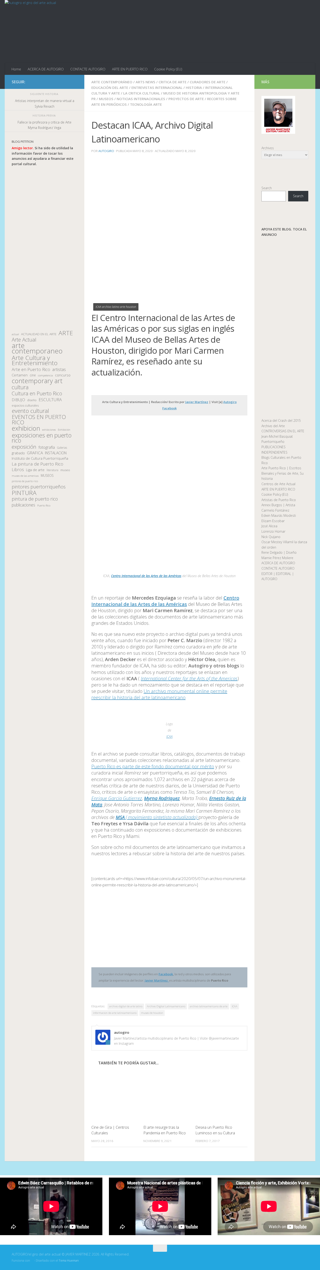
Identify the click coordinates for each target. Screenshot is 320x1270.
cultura (20, 387)
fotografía (46, 447)
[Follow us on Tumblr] (67, 81)
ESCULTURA (50, 399)
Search (266, 188)
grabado (18, 453)
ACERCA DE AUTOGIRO (46, 69)
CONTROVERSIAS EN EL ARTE (282, 431)
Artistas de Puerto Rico (278, 500)
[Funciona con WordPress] (32, 1260)
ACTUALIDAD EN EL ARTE (38, 334)
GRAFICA (35, 452)
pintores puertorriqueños (39, 486)
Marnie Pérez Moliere (277, 558)
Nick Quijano (270, 537)
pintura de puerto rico (35, 499)
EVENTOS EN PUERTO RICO (39, 419)
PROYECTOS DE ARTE (186, 98)
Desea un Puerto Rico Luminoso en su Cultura (215, 1130)
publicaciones (23, 505)
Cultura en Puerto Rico (37, 393)
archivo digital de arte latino (125, 1006)
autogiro (106, 151)
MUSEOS (106, 98)
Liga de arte (35, 469)
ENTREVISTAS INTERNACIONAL (156, 87)
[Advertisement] (44, 248)
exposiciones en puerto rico (41, 438)
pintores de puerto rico (25, 481)
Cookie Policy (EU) (168, 69)
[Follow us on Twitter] (59, 81)
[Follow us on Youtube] (74, 81)
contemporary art (37, 381)
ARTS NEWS (145, 82)
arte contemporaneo (37, 348)
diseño (32, 400)
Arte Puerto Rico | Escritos (281, 468)
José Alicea (269, 526)
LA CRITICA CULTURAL (141, 93)
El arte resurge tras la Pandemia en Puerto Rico (164, 1130)
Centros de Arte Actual (278, 484)
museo (65, 470)
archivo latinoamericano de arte (208, 1006)
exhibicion (26, 428)
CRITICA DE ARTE (172, 82)
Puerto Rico (43, 505)
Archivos (267, 148)
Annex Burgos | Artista (278, 505)
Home (16, 69)
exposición (24, 447)
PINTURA (24, 492)
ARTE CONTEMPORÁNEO (111, 82)
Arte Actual (24, 339)
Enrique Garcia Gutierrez (116, 798)
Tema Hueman (69, 1261)
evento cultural (30, 411)
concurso (63, 375)
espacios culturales (25, 405)
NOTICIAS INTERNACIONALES (141, 98)
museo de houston (152, 1013)
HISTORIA (194, 87)
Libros (18, 469)
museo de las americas (25, 475)
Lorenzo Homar (273, 531)
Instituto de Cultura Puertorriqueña (40, 458)
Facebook (166, 974)
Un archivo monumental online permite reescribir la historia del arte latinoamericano (159, 694)
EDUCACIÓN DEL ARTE (109, 87)
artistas (59, 369)
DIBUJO (18, 399)
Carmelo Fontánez (275, 510)
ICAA (169, 736)
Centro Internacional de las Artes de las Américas (146, 576)
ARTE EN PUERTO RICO (130, 69)
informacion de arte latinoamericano (115, 1013)
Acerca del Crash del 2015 (281, 420)
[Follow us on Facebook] (52, 81)
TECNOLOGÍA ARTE (146, 104)
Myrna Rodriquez (162, 798)
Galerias (62, 447)
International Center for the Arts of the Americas (189, 678)
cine (33, 375)
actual (15, 334)
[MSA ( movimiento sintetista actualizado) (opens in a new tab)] (197, 817)
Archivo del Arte (273, 426)
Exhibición (64, 429)
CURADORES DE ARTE (207, 82)
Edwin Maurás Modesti (278, 515)
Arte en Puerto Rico (31, 369)
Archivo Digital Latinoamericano (166, 1006)
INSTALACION (56, 452)
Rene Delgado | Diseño (279, 552)
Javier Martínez (196, 402)
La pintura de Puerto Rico (37, 464)
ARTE (66, 333)
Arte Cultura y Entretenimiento (35, 360)
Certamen (20, 375)
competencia (45, 375)
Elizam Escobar (273, 521)
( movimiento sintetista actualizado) (156, 817)
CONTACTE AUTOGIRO (87, 69)
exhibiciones (49, 429)
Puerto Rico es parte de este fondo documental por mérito (152, 766)
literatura (52, 470)
